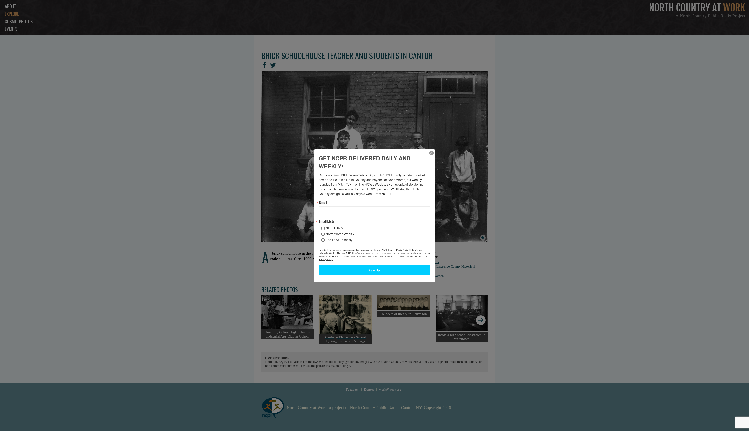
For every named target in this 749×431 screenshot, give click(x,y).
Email (323, 202)
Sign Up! (374, 270)
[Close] (431, 153)
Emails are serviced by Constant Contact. (403, 256)
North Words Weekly (340, 234)
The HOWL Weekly (339, 239)
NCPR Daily (334, 228)
